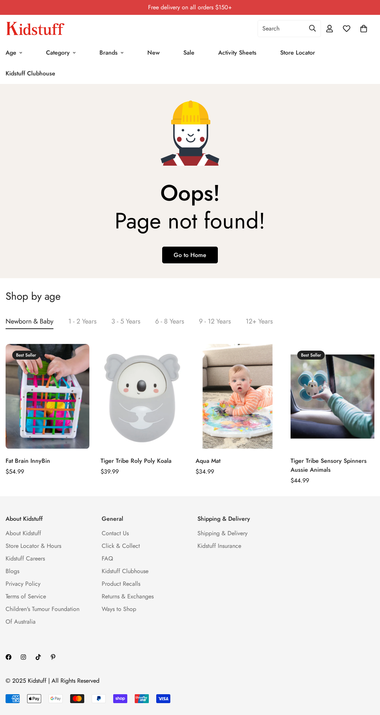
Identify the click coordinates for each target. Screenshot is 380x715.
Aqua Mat (208, 460)
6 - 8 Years (169, 321)
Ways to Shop (119, 609)
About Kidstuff (23, 533)
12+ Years (259, 321)
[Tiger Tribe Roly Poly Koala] (142, 396)
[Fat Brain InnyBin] (47, 396)
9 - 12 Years (215, 321)
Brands (108, 52)
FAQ (107, 558)
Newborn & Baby (29, 321)
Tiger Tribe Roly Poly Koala (136, 460)
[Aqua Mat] (237, 396)
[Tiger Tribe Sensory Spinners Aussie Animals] (332, 396)
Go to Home (190, 255)
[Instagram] (23, 657)
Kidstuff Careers (25, 558)
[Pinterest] (53, 657)
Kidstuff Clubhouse (125, 571)
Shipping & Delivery (222, 533)
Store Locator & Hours (33, 546)
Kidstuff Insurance (219, 546)
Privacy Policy (23, 583)
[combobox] (289, 28)
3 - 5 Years (125, 321)
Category (58, 52)
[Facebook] (9, 657)
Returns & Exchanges (128, 596)
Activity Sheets (237, 52)
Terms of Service (26, 596)
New (153, 52)
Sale (188, 52)
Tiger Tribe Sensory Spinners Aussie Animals (329, 465)
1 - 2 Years (82, 321)
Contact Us (115, 533)
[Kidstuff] (35, 28)
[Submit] (312, 28)
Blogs (12, 571)
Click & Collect (121, 546)
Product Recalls (121, 583)
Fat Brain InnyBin (28, 460)
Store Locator (297, 52)
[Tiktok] (38, 657)
